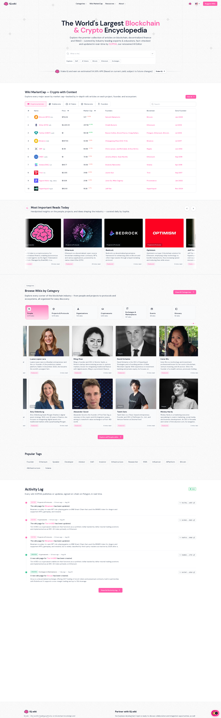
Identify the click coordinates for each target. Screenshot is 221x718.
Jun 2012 (178, 149)
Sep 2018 (178, 157)
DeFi (76, 61)
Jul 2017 (178, 141)
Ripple (149, 149)
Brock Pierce (122, 133)
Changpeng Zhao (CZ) (114, 141)
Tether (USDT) (45, 133)
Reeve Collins (110, 133)
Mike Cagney (118, 181)
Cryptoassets (42, 520)
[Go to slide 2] (193, 323)
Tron (41, 173)
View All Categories (183, 292)
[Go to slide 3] (195, 323)
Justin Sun (109, 173)
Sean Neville (123, 157)
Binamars (49, 506)
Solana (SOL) (44, 165)
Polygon (150, 133)
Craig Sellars (133, 133)
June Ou (108, 181)
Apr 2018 (178, 165)
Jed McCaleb (121, 149)
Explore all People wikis (109, 437)
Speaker (56, 462)
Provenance (152, 181)
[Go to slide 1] (191, 323)
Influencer (157, 462)
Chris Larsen (110, 149)
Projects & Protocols (45, 502)
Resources (109, 4)
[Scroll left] (187, 208)
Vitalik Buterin (111, 125)
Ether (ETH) (43, 125)
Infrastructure (117, 462)
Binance (42, 141)
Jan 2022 (179, 181)
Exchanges (115, 61)
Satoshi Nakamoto (112, 117)
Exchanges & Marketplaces (48, 572)
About (121, 4)
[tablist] (67, 103)
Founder (30, 462)
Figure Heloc (44, 181)
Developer (69, 462)
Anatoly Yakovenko (112, 165)
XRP (40, 149)
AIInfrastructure (33, 468)
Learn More (149, 71)
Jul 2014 (178, 125)
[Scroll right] (193, 208)
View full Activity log (109, 590)
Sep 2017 (178, 173)
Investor (102, 462)
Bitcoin (95, 61)
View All (189, 97)
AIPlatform (170, 462)
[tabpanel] (110, 150)
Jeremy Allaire (111, 157)
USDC (41, 157)
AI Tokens (85, 61)
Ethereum (104, 61)
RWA (145, 462)
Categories (80, 4)
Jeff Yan (108, 189)
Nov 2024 (179, 189)
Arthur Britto (133, 149)
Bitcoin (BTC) (44, 117)
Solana (149, 165)
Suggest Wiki (210, 4)
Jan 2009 (179, 117)
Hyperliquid (44, 189)
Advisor (82, 462)
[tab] (35, 103)
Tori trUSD (49, 523)
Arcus (49, 575)
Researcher (133, 462)
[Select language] (197, 3)
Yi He (126, 141)
